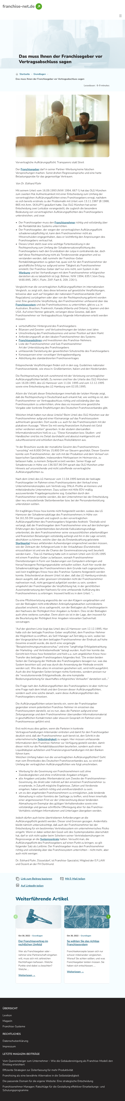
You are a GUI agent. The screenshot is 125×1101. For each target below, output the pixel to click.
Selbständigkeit (47, 739)
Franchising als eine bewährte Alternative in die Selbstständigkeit (41, 1075)
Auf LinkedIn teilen (32, 886)
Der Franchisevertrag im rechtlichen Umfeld (33, 943)
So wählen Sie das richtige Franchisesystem (83, 943)
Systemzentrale (49, 839)
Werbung (24, 272)
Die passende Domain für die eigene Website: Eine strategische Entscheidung (48, 1081)
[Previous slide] (16, 917)
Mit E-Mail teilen (75, 879)
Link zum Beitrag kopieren (36, 879)
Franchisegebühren (30, 340)
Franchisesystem (26, 305)
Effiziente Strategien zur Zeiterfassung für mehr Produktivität (38, 1070)
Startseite (25, 74)
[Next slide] (108, 917)
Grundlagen (40, 74)
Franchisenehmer (65, 222)
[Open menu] (120, 16)
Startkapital (23, 543)
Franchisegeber (30, 169)
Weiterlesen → (26, 975)
